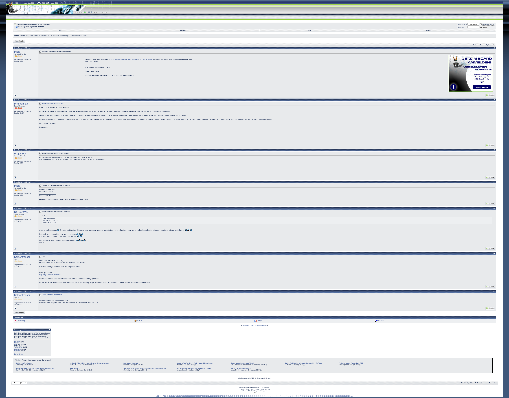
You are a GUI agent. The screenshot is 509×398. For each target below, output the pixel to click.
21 (189, 396)
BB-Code (17, 341)
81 (308, 396)
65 (276, 396)
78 (302, 396)
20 (187, 396)
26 (199, 396)
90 (326, 396)
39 (225, 396)
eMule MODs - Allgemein (41, 24)
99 (344, 396)
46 (239, 396)
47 (241, 396)
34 (215, 396)
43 (233, 396)
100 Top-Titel (468, 383)
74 (294, 396)
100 (346, 396)
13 (173, 396)
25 (197, 396)
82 (310, 396)
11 (169, 396)
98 (342, 396)
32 (211, 396)
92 (330, 396)
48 (242, 396)
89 (324, 396)
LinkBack (473, 45)
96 (338, 396)
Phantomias (21, 103)
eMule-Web (478, 383)
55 (256, 396)
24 (195, 396)
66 (278, 396)
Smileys (16, 343)
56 (258, 396)
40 (227, 396)
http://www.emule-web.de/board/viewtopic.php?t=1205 (131, 59)
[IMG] (16, 344)
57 (260, 396)
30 (207, 396)
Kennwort (461, 27)
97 (340, 396)
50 (246, 396)
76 (298, 396)
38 (223, 396)
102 (352, 396)
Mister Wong (21, 321)
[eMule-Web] (21, 24)
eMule (29, 24)
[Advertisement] (61, 73)
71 (288, 396)
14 (175, 396)
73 (292, 396)
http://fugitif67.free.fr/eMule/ (50, 275)
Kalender (183, 30)
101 (349, 396)
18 (183, 396)
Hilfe (60, 30)
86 (318, 396)
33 (213, 396)
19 (185, 396)
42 (231, 396)
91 (328, 396)
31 (209, 396)
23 (193, 396)
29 (205, 396)
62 (270, 396)
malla (17, 51)
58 (262, 396)
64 (274, 396)
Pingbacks (17, 349)
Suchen (428, 30)
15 (177, 396)
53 (252, 396)
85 (316, 396)
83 (312, 396)
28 (203, 396)
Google (259, 321)
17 (181, 396)
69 (284, 396)
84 (314, 396)
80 (306, 396)
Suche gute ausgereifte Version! (53, 103)
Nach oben (493, 383)
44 (235, 396)
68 (282, 396)
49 (244, 396)
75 (296, 396)
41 (229, 396)
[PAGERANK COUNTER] (255, 392)
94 (334, 396)
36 (219, 396)
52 (250, 396)
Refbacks (17, 351)
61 (268, 396)
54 (254, 396)
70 (286, 396)
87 (320, 396)
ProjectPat (20, 153)
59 (264, 396)
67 (280, 396)
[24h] (310, 30)
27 (201, 396)
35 (217, 396)
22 (191, 396)
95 (336, 396)
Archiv (485, 383)
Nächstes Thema (261, 325)
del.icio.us (380, 321)
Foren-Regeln (18, 354)
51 (248, 396)
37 (221, 396)
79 (304, 396)
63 (272, 396)
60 (266, 396)
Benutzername (462, 24)
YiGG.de (139, 321)
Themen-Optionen (486, 45)
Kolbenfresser (22, 257)
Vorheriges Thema (248, 325)
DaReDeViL (21, 211)
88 (322, 396)
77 (300, 396)
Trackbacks (18, 347)
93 (332, 396)
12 (171, 396)
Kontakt (460, 383)
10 (167, 396)
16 (179, 396)
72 (290, 396)
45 (237, 396)
